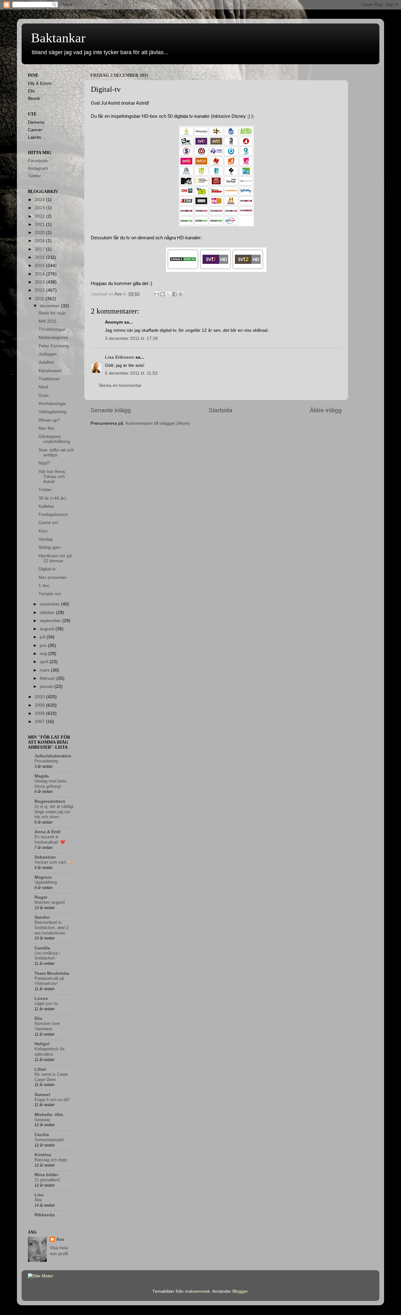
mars (45, 670)
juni (44, 645)
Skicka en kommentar (120, 385)
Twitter (34, 176)
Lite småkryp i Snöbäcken (47, 956)
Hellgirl (41, 1044)
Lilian (40, 1069)
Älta (38, 1200)
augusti (47, 628)
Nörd (43, 387)
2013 (40, 282)
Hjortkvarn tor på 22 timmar (55, 558)
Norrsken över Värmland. (47, 1026)
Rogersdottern (49, 801)
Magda (41, 776)
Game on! (48, 522)
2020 (40, 232)
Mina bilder (46, 1174)
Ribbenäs (44, 1215)
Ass (60, 1239)
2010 (40, 696)
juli (43, 637)
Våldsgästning (52, 411)
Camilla (42, 948)
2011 (40, 298)
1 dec (44, 585)
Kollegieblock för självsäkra (49, 1052)
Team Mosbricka (51, 973)
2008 (40, 713)
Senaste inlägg (111, 410)
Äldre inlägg (326, 410)
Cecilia (41, 1134)
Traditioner (49, 379)
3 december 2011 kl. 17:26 (131, 338)
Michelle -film (48, 1114)
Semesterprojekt (49, 1139)
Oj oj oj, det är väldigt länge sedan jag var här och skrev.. (53, 811)
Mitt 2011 (48, 321)
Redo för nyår (52, 313)
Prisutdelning (46, 761)
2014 (40, 274)
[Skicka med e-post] (157, 294)
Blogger (239, 1291)
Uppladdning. (46, 882)
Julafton (46, 362)
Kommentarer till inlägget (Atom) (158, 423)
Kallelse (46, 506)
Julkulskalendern (52, 756)
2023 (40, 207)
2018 (40, 240)
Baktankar (58, 38)
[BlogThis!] (162, 294)
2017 (40, 249)
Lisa (39, 1195)
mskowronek (197, 1291)
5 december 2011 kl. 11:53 (131, 373)
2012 (40, 290)
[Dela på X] (168, 294)
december (50, 306)
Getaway (42, 1119)
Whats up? (49, 420)
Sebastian (45, 857)
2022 (40, 216)
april (44, 661)
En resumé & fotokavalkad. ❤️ (49, 839)
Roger (40, 897)
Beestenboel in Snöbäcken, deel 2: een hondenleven (52, 927)
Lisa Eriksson (119, 357)
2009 (40, 705)
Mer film (47, 428)
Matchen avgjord (49, 902)
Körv (43, 531)
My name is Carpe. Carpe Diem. (51, 1077)
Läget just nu (46, 1003)
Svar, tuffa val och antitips (56, 452)
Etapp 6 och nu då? (52, 1099)
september (51, 620)
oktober (48, 612)
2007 (40, 721)
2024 (40, 199)
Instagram (38, 168)
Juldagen (48, 354)
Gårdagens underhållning (54, 439)
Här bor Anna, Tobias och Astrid (52, 476)
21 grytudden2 (47, 1179)
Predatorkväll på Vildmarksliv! (49, 981)
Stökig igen (49, 547)
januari (47, 686)
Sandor (42, 917)
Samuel (42, 1094)
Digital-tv (47, 569)
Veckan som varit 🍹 (53, 862)
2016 (40, 257)
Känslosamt (50, 370)
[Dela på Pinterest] (180, 294)
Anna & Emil (47, 831)
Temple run (50, 593)
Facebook (38, 161)
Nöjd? (44, 463)
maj (44, 653)
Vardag (46, 539)
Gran (44, 395)
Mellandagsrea (53, 337)
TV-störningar (52, 329)
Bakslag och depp (50, 1159)
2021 (40, 224)
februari (48, 678)
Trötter (45, 489)
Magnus (43, 877)
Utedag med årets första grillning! (50, 784)
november (50, 604)
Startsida (220, 410)
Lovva (41, 998)
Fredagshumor (53, 514)
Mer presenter (53, 577)
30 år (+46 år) (52, 498)
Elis (38, 1018)
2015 (40, 265)
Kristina (42, 1154)
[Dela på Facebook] (174, 294)
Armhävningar (52, 403)
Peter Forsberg (54, 346)
